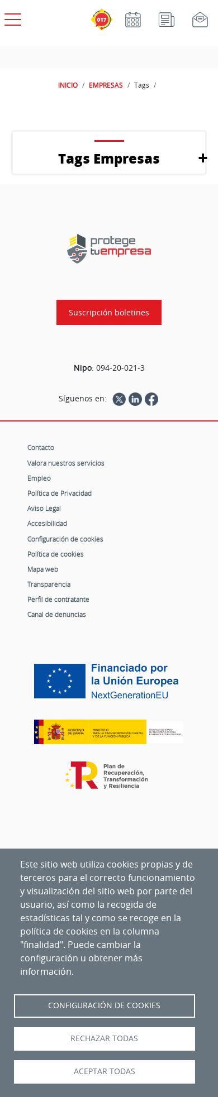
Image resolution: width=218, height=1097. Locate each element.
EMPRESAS (106, 84)
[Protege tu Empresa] (109, 249)
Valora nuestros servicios (66, 462)
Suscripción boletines (109, 312)
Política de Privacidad (59, 492)
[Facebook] (151, 398)
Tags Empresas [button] (109, 158)
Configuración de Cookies (104, 1005)
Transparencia (48, 583)
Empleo (39, 477)
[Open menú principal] (11, 17)
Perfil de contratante (58, 599)
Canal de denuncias (56, 614)
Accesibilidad (47, 523)
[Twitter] (119, 398)
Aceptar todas (104, 1071)
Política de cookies (55, 553)
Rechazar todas (104, 1038)
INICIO (68, 84)
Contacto (40, 447)
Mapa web (42, 568)
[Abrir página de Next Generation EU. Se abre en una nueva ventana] (109, 685)
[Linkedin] (135, 398)
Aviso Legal (44, 508)
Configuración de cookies (65, 538)
